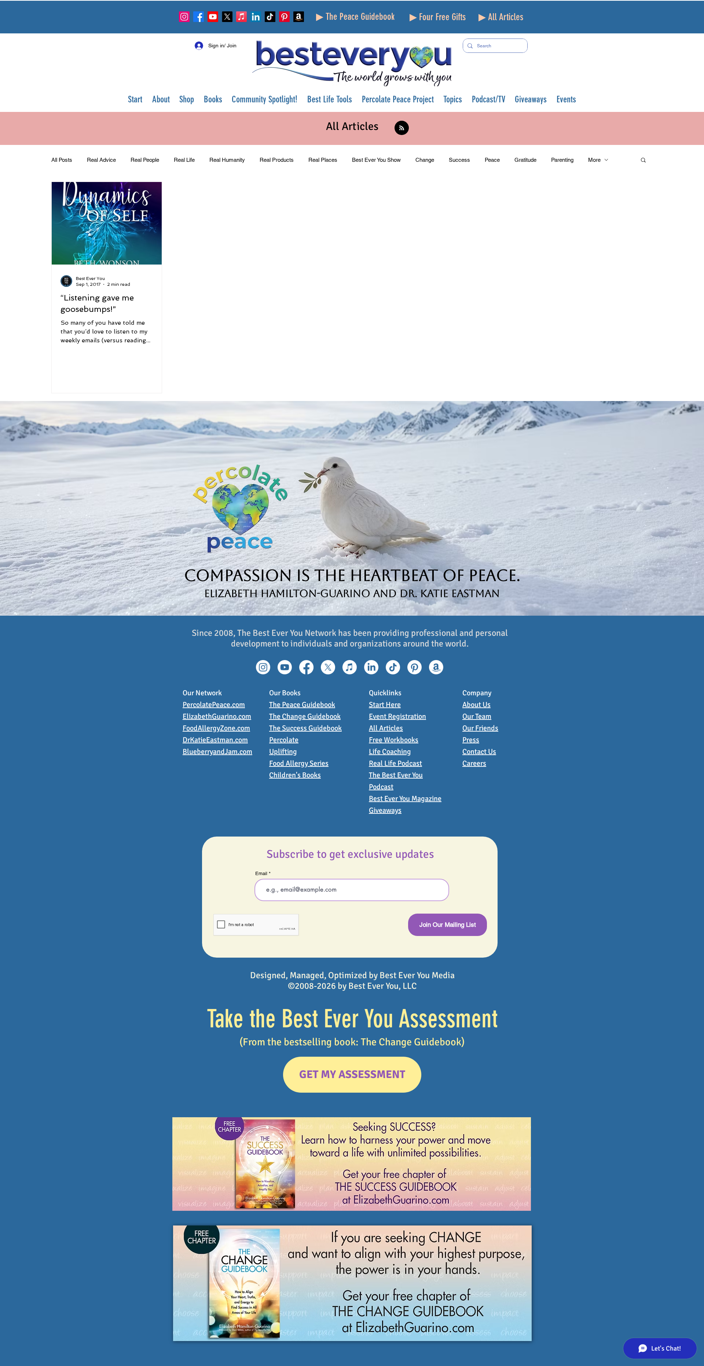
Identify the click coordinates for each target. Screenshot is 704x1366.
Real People (145, 160)
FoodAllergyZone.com (216, 728)
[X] (227, 16)
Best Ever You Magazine (405, 798)
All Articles (386, 728)
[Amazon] (298, 16)
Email (261, 873)
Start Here (385, 704)
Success (459, 160)
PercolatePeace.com (214, 704)
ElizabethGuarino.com (217, 716)
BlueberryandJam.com (217, 751)
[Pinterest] (284, 16)
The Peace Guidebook (302, 704)
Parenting (562, 160)
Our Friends (480, 728)
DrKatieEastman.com (215, 739)
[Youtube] (213, 16)
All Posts (61, 160)
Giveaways (385, 810)
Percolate (283, 739)
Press (470, 739)
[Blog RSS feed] (402, 128)
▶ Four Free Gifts (438, 17)
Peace (492, 160)
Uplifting (283, 751)
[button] (161, 99)
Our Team (476, 716)
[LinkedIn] (255, 16)
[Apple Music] (241, 16)
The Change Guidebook (305, 716)
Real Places (322, 160)
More (594, 160)
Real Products (277, 160)
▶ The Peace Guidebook (355, 16)
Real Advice (101, 160)
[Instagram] (184, 16)
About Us (476, 704)
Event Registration (397, 716)
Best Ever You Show (376, 160)
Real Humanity (227, 160)
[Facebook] (198, 16)
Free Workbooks (393, 739)
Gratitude (525, 160)
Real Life (184, 160)
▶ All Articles (500, 17)
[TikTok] (270, 16)
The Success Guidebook (305, 728)
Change (424, 160)
